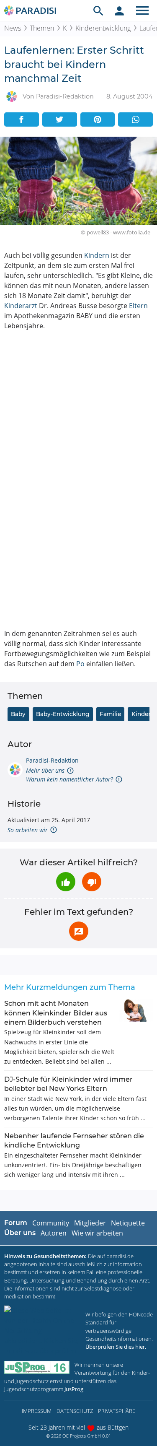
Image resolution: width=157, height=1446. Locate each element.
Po (80, 663)
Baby (18, 714)
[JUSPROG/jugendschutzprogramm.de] (36, 1367)
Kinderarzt (20, 305)
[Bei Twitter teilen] (59, 119)
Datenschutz (75, 1411)
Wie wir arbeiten (97, 1233)
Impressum (36, 1411)
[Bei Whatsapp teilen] (135, 119)
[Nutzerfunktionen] (119, 10)
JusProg (73, 1389)
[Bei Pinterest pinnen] (97, 119)
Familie (110, 714)
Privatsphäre (116, 1411)
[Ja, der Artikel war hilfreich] (65, 881)
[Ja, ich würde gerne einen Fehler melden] (78, 931)
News (12, 28)
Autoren (54, 1233)
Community (50, 1223)
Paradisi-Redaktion (52, 760)
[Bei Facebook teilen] (21, 119)
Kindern (96, 255)
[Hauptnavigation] (142, 10)
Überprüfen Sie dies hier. (115, 1346)
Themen (42, 28)
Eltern (138, 305)
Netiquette (128, 1223)
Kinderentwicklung (103, 28)
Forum (15, 1223)
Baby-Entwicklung (62, 714)
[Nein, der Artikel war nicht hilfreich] (91, 881)
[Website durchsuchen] (98, 10)
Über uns (20, 1233)
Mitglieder (90, 1223)
